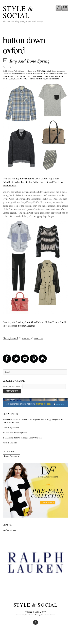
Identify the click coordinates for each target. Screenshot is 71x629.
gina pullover (9, 76)
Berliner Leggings (26, 325)
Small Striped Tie (48, 182)
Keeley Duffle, (32, 182)
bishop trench (18, 73)
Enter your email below (12, 386)
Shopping (32, 70)
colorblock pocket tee (56, 73)
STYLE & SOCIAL (18, 12)
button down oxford (35, 73)
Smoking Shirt (23, 322)
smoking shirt (52, 78)
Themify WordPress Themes (45, 614)
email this (38, 338)
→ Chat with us (9, 530)
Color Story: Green (11, 427)
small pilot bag (21, 78)
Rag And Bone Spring (30, 61)
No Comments (44, 70)
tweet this (26, 338)
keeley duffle (43, 76)
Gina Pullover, (38, 322)
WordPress (29, 614)
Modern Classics (10, 442)
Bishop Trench (52, 322)
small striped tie (37, 78)
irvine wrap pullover (26, 76)
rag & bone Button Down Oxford (31, 178)
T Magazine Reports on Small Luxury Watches (22, 437)
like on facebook (10, 338)
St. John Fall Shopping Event (15, 432)
